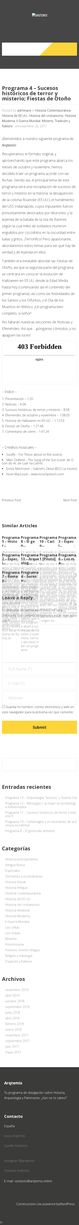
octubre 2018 (14, 1001)
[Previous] (4, 547)
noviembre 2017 (16, 1035)
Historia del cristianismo (46, 116)
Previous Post (11, 500)
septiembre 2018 (17, 1007)
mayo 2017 (13, 1052)
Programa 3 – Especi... (67, 541)
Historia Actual (15, 882)
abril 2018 (12, 1018)
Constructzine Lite (29, 1204)
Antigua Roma (15, 865)
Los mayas (12, 933)
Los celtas (12, 927)
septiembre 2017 (17, 1041)
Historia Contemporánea (52, 110)
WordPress (67, 1204)
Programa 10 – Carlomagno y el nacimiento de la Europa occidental (41, 823)
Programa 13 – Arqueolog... (30, 559)
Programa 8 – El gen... (30, 541)
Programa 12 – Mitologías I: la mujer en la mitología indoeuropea (40, 805)
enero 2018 (13, 1029)
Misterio (47, 121)
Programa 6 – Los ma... (67, 559)
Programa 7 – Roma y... (11, 576)
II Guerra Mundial (28, 121)
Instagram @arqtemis (19, 1161)
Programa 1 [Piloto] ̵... (48, 559)
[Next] (74, 547)
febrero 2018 (14, 1024)
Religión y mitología (18, 956)
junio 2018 (12, 1012)
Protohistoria (14, 944)
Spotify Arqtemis (15, 1146)
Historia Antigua (16, 888)
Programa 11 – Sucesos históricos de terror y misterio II (40, 814)
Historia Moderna (17, 916)
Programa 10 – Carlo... (48, 541)
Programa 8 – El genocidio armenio (30, 831)
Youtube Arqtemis (17, 1170)
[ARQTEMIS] (39, 19)
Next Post (70, 500)
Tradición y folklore (18, 961)
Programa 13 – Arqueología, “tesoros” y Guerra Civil (41, 798)
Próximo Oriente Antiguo (22, 950)
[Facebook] (55, 49)
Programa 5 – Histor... (11, 541)
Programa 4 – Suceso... (30, 576)
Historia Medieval (17, 910)
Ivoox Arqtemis (14, 1136)
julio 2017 (12, 1046)
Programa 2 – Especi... (11, 559)
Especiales (12, 870)
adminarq (24, 110)
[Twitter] (63, 49)
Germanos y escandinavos (24, 876)
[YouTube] (72, 49)
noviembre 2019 (16, 990)
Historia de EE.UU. (15, 116)
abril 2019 (12, 995)
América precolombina (21, 859)
